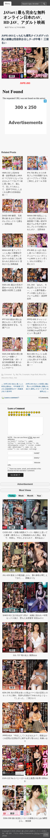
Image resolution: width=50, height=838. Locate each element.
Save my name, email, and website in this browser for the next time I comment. (24, 470)
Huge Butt (34, 375)
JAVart (4, 836)
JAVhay (37, 833)
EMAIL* (37, 458)
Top (46, 835)
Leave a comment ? (11, 398)
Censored (8, 375)
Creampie (26, 375)
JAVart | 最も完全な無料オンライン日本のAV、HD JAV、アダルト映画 (24, 17)
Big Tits (18, 375)
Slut (15, 378)
